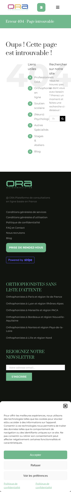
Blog (37, 151)
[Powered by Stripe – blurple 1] (20, 257)
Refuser (36, 465)
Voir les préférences (35, 475)
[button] (65, 406)
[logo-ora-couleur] (18, 5)
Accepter (35, 454)
